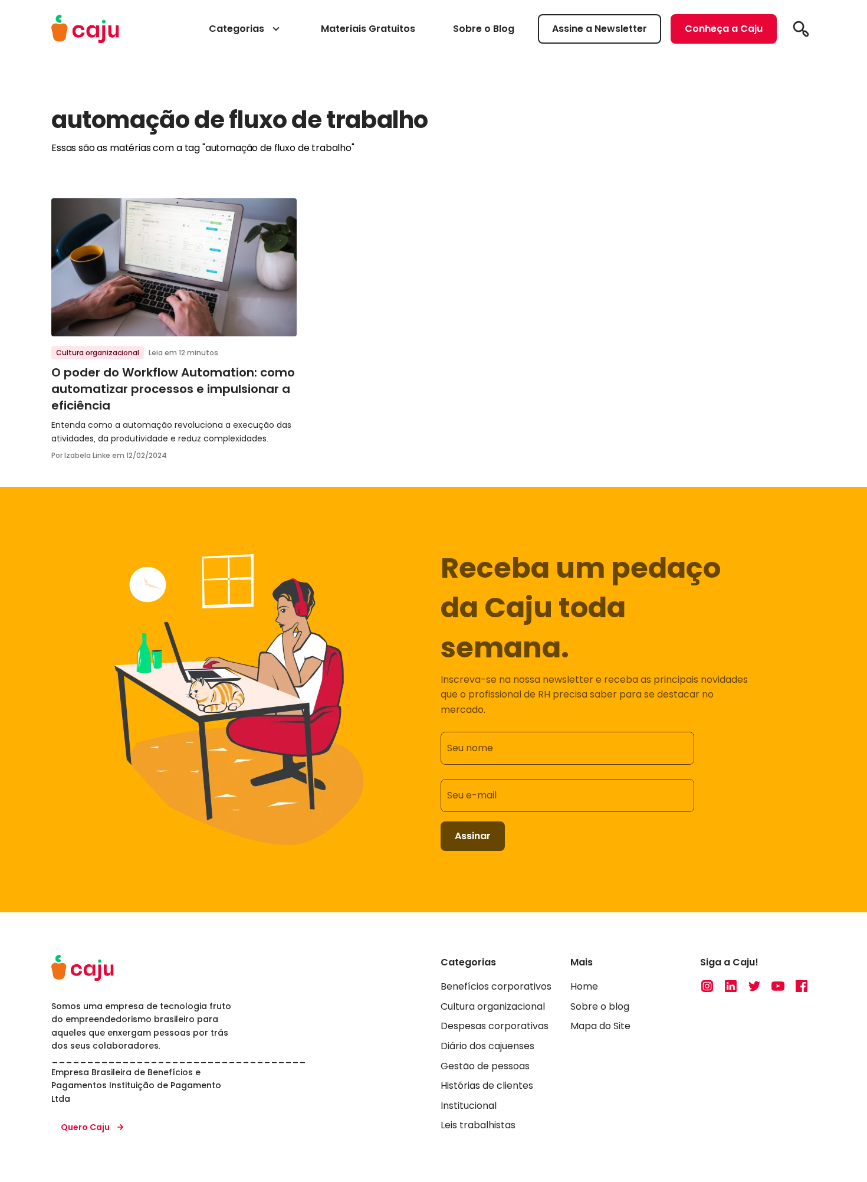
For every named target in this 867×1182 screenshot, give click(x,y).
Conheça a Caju (724, 28)
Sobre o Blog (483, 28)
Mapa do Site (600, 1026)
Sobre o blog (599, 1006)
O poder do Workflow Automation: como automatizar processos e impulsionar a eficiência (173, 389)
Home (584, 986)
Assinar (473, 836)
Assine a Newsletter (599, 28)
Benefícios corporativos (496, 986)
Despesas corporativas (495, 1026)
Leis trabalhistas (478, 1125)
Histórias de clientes (487, 1085)
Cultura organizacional (97, 353)
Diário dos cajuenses (487, 1046)
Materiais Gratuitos (368, 28)
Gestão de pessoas (485, 1066)
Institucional (469, 1105)
